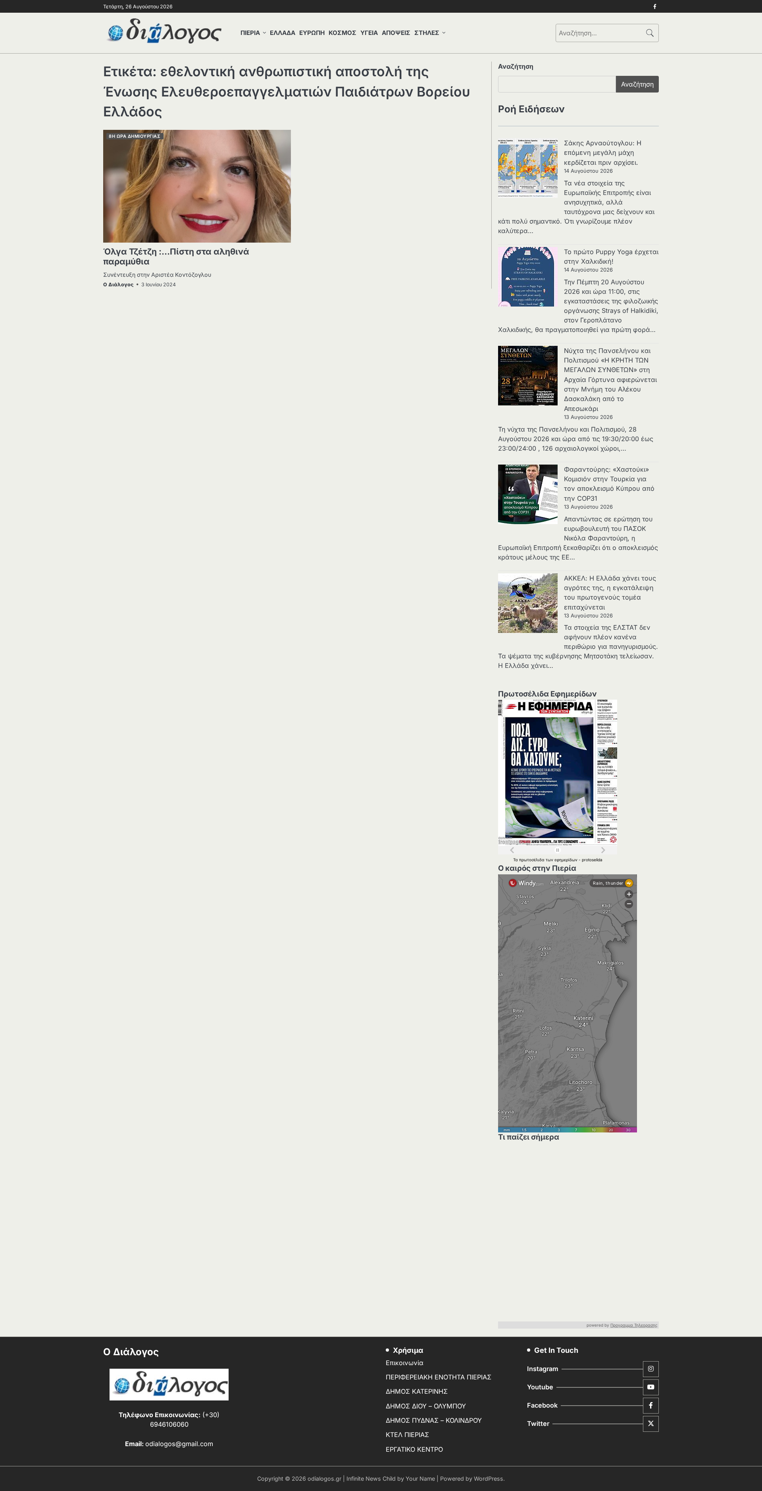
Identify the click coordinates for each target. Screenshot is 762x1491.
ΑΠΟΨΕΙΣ (396, 33)
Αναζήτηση (515, 66)
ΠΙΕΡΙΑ (250, 33)
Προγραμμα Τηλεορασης (634, 1325)
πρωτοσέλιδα (532, 859)
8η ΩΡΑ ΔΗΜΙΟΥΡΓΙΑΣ (134, 136)
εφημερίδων (566, 859)
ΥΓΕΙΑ (369, 33)
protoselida (592, 859)
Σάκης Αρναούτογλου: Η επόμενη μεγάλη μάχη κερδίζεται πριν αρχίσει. (602, 152)
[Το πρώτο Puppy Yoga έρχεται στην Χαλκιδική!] (528, 278)
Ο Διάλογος (118, 284)
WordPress (488, 1478)
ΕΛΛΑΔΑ (282, 33)
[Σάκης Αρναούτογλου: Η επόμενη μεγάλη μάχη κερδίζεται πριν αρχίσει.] (528, 169)
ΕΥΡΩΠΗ (312, 33)
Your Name (420, 1478)
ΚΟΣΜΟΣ (342, 33)
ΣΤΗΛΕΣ (426, 33)
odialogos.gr (324, 1478)
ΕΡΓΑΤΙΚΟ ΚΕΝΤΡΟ (414, 1449)
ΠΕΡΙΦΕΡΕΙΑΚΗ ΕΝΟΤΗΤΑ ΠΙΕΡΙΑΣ (438, 1377)
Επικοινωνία (404, 1363)
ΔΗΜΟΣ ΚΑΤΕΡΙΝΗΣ (417, 1391)
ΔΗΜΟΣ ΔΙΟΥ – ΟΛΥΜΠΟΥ (426, 1406)
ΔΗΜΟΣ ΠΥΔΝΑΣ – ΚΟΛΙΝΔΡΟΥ (434, 1420)
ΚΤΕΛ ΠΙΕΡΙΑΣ (407, 1435)
